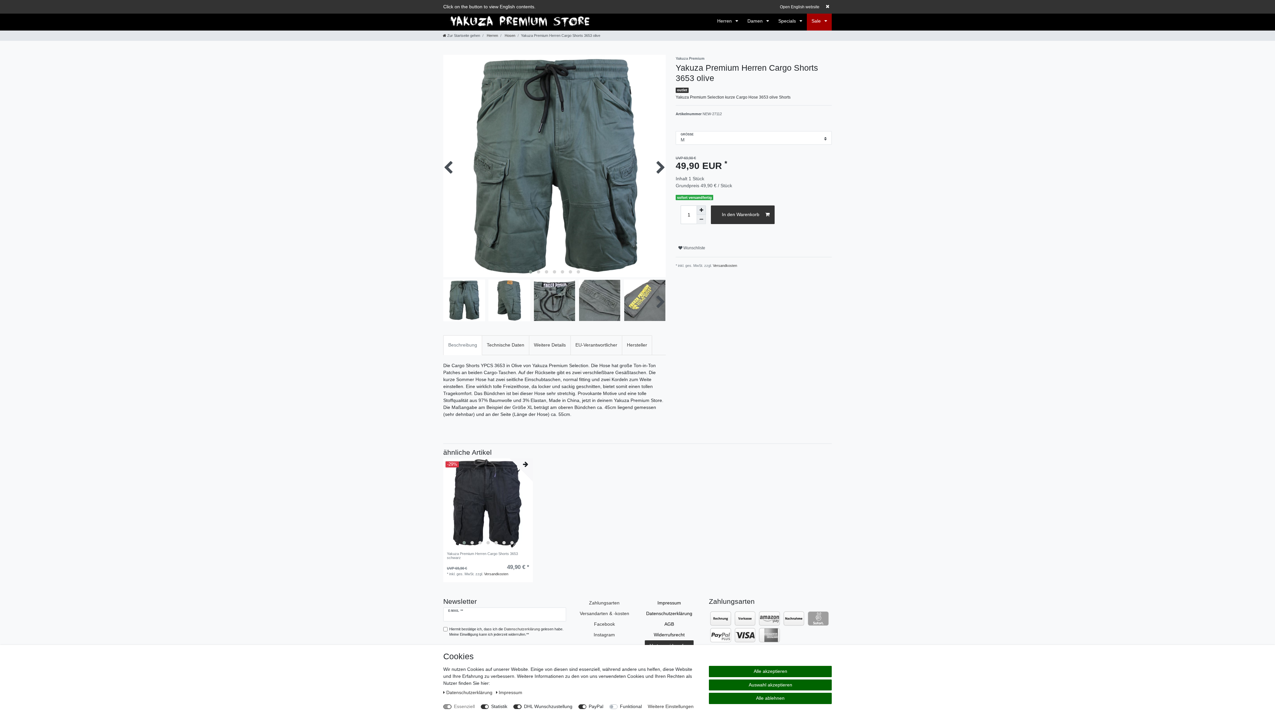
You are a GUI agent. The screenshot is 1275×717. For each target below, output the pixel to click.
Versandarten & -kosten (604, 613)
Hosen (509, 36)
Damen (755, 21)
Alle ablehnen (770, 698)
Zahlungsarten (604, 602)
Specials (787, 21)
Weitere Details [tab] (550, 345)
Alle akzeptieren (770, 671)
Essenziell (464, 706)
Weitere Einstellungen (671, 706)
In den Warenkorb (740, 214)
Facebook (604, 624)
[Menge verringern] (701, 219)
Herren (725, 21)
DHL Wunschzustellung (548, 706)
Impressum (669, 602)
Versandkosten (725, 266)
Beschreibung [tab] (462, 345)
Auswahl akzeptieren (770, 684)
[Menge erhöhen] (701, 210)
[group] (488, 503)
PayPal (596, 706)
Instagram (604, 634)
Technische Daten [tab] (505, 345)
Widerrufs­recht (669, 634)
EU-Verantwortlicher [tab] (596, 345)
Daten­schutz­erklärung (669, 613)
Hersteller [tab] (637, 345)
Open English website (799, 7)
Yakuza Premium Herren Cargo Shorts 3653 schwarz (482, 556)
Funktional (631, 706)
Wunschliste (693, 248)
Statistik (499, 706)
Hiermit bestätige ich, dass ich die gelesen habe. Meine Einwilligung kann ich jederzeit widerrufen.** (506, 632)
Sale (816, 21)
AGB (669, 624)
